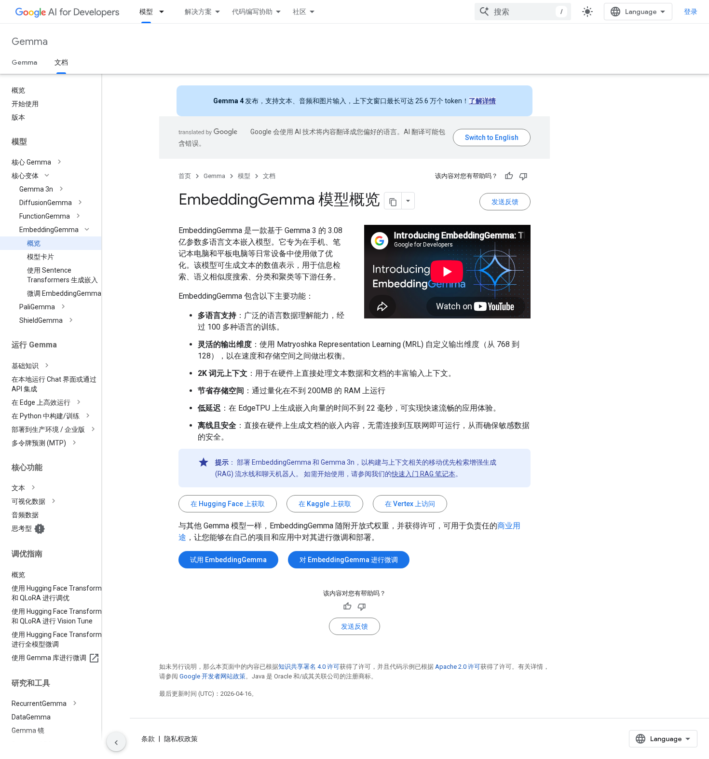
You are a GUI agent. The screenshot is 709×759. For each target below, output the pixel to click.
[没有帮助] (523, 176)
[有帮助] (509, 176)
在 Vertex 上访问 (410, 504)
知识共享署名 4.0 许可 (309, 666)
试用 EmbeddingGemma (228, 560)
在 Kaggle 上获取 (325, 504)
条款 (148, 739)
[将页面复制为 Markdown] (393, 201)
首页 (184, 175)
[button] (58, 162)
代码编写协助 (252, 11)
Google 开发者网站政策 (212, 676)
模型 (146, 11)
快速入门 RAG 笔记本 (423, 474)
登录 (690, 11)
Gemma (30, 42)
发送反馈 (504, 202)
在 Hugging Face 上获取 (228, 504)
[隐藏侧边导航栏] (116, 741)
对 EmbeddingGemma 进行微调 (349, 560)
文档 (61, 62)
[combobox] (523, 11)
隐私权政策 (181, 739)
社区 (299, 11)
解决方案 (198, 11)
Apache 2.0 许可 (457, 666)
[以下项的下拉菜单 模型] (164, 11)
